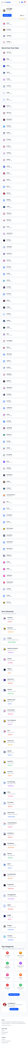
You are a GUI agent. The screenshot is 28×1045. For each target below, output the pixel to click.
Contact (3, 1039)
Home (3, 1030)
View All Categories (14, 994)
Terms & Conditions (6, 1041)
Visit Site (6, 15)
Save (23, 15)
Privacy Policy (5, 1042)
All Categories (5, 1032)
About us (4, 1034)
